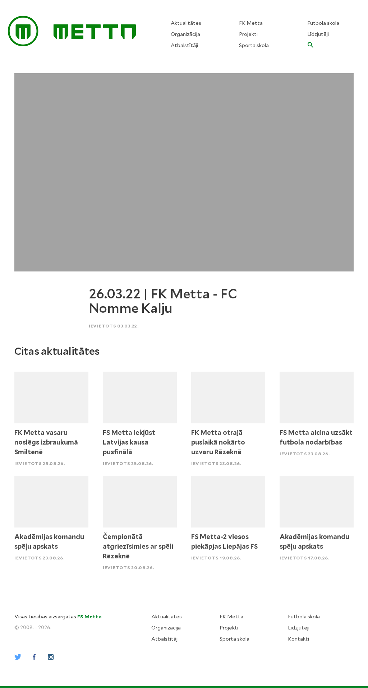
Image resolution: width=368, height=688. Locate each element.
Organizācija (185, 34)
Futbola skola (323, 23)
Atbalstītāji (184, 45)
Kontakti (298, 639)
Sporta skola (254, 45)
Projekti (248, 34)
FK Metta (251, 23)
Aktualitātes (186, 23)
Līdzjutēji (318, 34)
